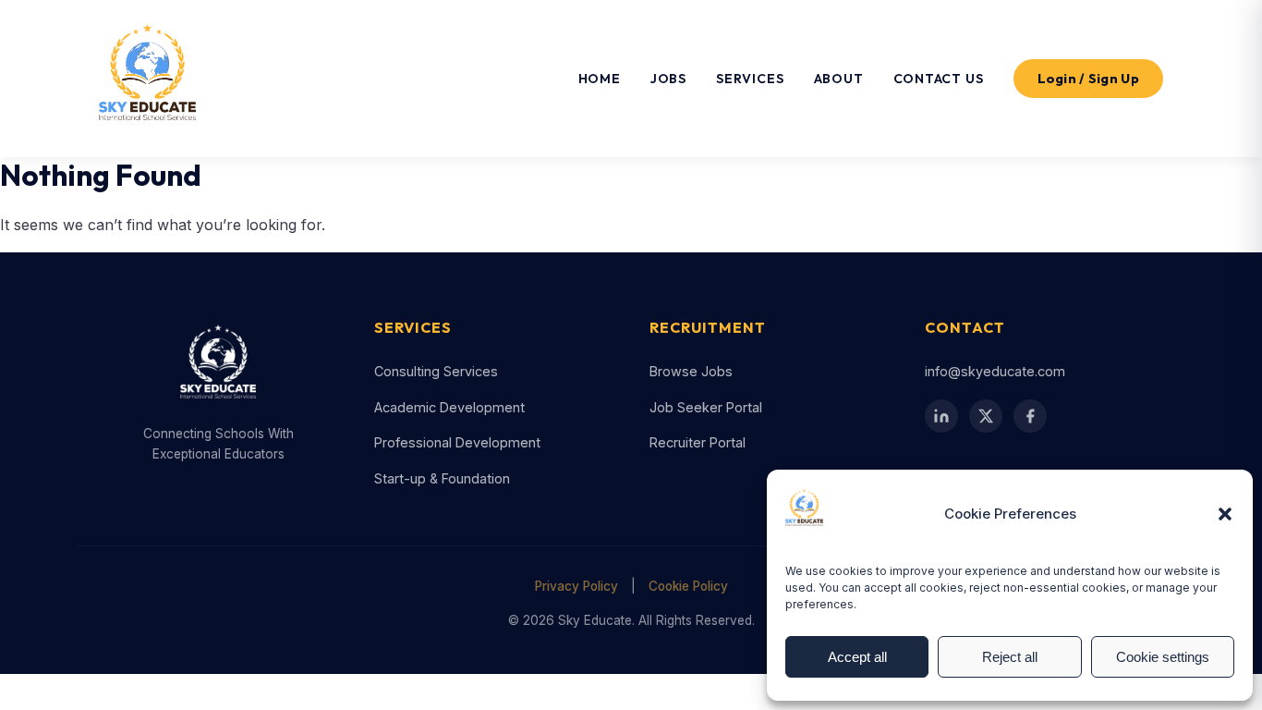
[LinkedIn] (941, 416)
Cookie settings (1162, 657)
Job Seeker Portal (705, 407)
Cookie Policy (688, 586)
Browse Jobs (691, 371)
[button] (1225, 514)
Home (599, 78)
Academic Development (449, 407)
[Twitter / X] (985, 416)
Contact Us (938, 78)
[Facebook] (1030, 416)
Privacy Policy (576, 586)
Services (749, 78)
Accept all (857, 657)
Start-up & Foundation (442, 478)
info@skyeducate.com (995, 371)
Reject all (1010, 657)
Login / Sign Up (1089, 78)
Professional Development (457, 442)
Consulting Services (436, 371)
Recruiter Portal (697, 442)
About (839, 78)
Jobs (668, 78)
